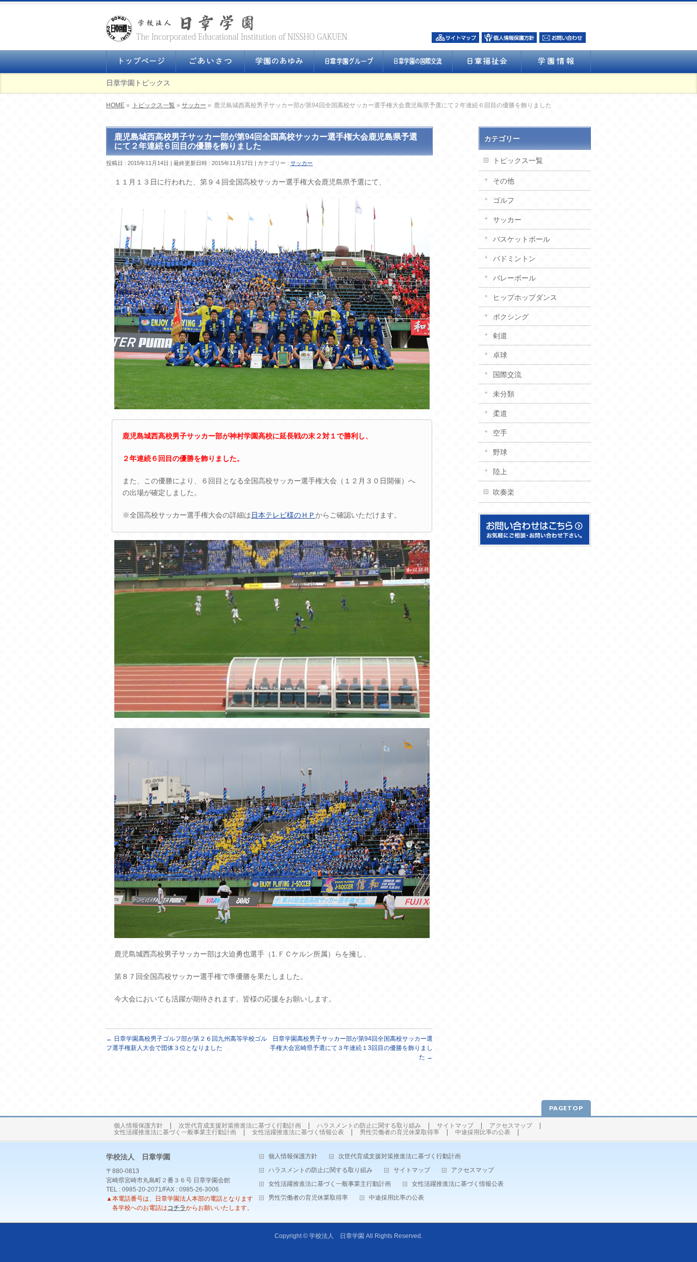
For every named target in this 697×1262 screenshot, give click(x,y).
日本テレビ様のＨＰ (283, 515)
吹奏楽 (503, 492)
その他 (503, 181)
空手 (500, 433)
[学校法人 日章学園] (226, 31)
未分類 (503, 394)
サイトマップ (455, 1126)
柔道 (500, 413)
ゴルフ (503, 200)
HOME (115, 105)
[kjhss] (272, 304)
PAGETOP (566, 1108)
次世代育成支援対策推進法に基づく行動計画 (240, 1126)
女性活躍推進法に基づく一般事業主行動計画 (175, 1132)
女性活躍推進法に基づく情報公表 (298, 1132)
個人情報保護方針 (138, 1126)
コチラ (176, 1207)
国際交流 (507, 374)
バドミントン (514, 258)
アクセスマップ (510, 1126)
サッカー (194, 105)
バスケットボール (521, 239)
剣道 (500, 336)
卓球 (500, 355)
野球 (500, 452)
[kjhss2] (272, 833)
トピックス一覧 (153, 105)
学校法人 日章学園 (336, 1236)
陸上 (500, 472)
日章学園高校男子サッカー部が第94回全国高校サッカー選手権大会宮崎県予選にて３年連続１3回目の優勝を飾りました (351, 1048)
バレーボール (514, 278)
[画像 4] (272, 629)
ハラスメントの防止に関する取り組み (369, 1126)
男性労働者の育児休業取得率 (399, 1132)
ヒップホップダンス (525, 297)
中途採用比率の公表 (482, 1132)
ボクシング (511, 317)
